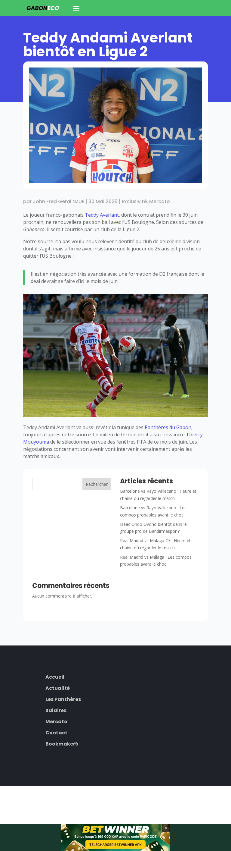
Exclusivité (134, 201)
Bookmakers (61, 743)
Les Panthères (63, 699)
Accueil (54, 676)
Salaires (55, 710)
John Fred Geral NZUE (58, 201)
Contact (56, 732)
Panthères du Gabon (168, 427)
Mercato (159, 201)
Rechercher (97, 484)
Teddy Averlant (102, 215)
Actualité (57, 687)
